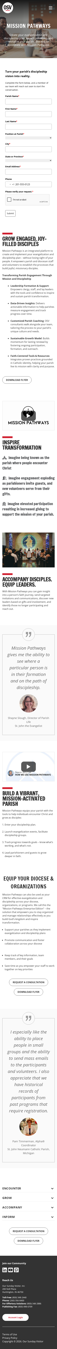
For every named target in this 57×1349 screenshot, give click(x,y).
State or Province (14, 156)
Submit (10, 213)
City (7, 143)
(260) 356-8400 (17, 1300)
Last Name (11, 121)
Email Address (13, 166)
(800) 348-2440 (19, 1297)
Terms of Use (9, 1334)
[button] (28, 1187)
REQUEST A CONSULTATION (28, 982)
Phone (8, 179)
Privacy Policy (9, 1338)
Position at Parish (14, 134)
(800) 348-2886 (34, 1303)
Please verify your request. (19, 191)
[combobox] (9, 184)
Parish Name (12, 96)
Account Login (15, 1317)
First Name (11, 108)
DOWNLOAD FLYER (17, 380)
